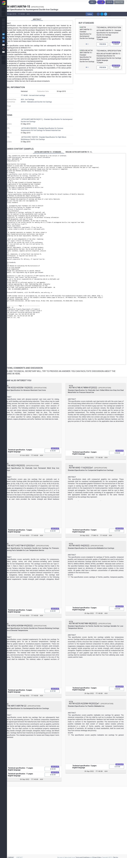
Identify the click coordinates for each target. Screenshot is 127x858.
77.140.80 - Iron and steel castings (33, 95)
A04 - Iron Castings (27, 99)
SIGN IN (109, 2)
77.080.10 (94, 535)
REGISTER (119, 2)
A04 (28, 14)
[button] (89, 14)
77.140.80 (21, 14)
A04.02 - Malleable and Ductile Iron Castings (36, 102)
